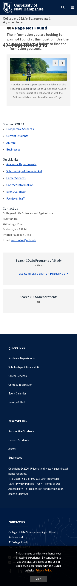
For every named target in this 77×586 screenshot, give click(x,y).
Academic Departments (21, 164)
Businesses (13, 149)
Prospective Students (20, 129)
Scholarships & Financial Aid (24, 171)
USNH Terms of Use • (50, 483)
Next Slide (62, 63)
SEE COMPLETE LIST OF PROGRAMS (42, 273)
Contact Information (19, 185)
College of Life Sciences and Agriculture (26, 20)
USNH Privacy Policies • (22, 483)
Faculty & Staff (15, 198)
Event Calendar (16, 191)
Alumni (11, 143)
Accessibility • (16, 489)
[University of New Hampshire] (26, 7)
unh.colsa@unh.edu (23, 240)
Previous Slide (55, 63)
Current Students (17, 136)
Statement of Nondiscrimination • (46, 489)
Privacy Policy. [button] (44, 570)
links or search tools (22, 43)
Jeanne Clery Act (18, 494)
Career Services (16, 178)
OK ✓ (39, 578)
